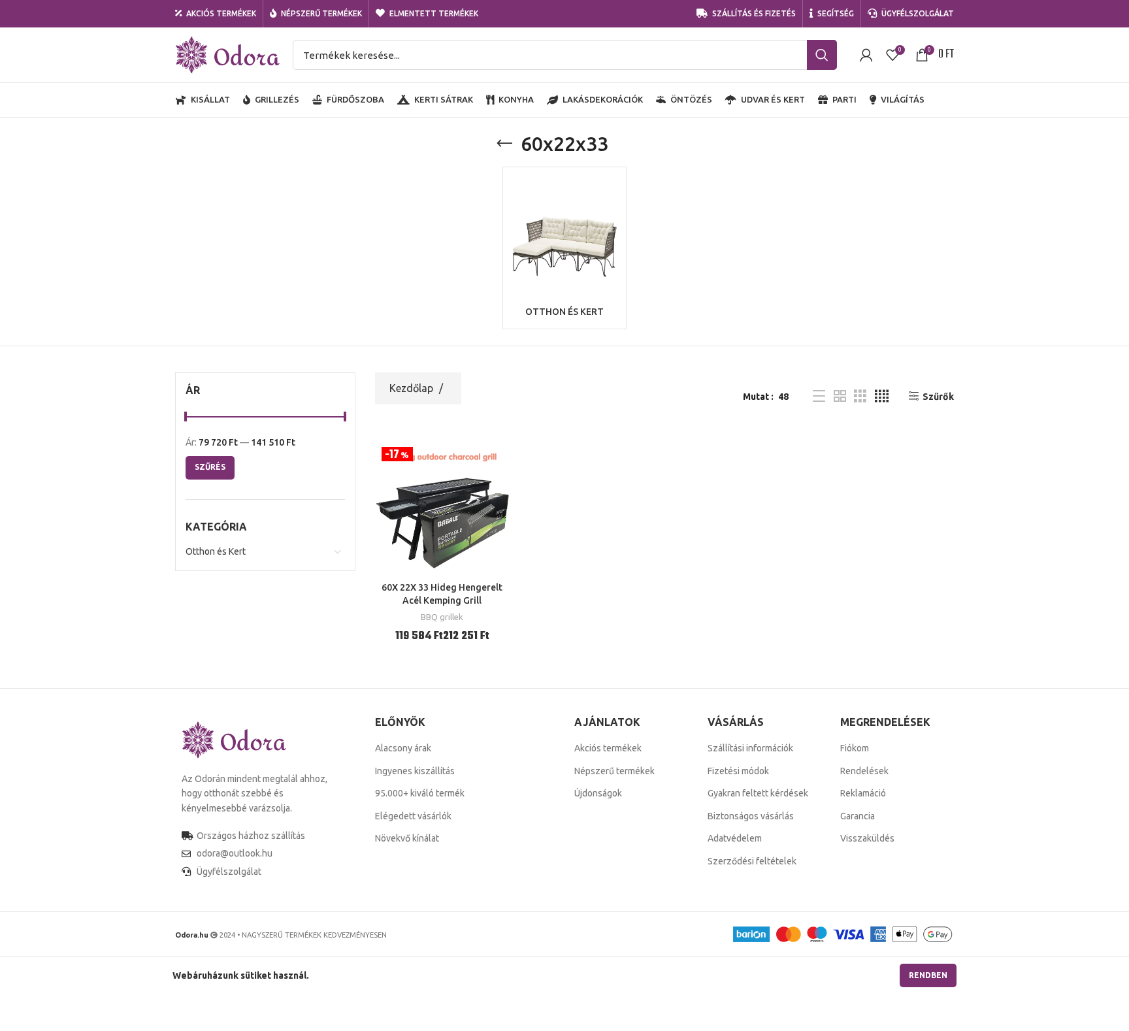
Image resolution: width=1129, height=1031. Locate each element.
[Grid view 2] (840, 396)
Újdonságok (598, 793)
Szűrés (210, 467)
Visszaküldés (867, 838)
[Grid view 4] (882, 396)
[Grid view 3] (860, 396)
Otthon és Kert (216, 551)
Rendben (928, 975)
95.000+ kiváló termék (420, 793)
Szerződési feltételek (752, 861)
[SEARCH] (822, 55)
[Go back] (504, 144)
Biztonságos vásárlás (751, 816)
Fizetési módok (738, 771)
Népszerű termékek (614, 771)
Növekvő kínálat (407, 838)
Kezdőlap (412, 388)
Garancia (857, 816)
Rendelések (864, 771)
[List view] (819, 396)
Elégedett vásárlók (413, 816)
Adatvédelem (735, 838)
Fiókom (854, 748)
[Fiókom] (866, 55)
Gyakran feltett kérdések (758, 793)
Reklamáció (863, 793)
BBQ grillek (442, 617)
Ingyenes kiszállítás (415, 771)
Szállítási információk (750, 748)
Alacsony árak (403, 748)
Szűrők (938, 396)
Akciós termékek (608, 748)
